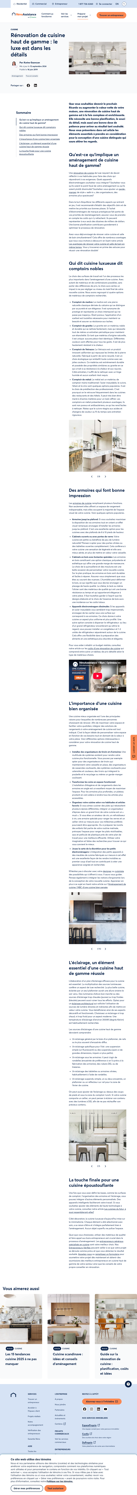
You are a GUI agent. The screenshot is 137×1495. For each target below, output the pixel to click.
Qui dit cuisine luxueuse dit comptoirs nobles (37, 129)
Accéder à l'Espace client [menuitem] (34, 1409)
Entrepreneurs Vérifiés (80, 1247)
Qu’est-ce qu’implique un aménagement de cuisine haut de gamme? (39, 121)
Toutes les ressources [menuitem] (32, 1453)
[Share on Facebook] (28, 85)
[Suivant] (105, 476)
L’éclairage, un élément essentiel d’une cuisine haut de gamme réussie (37, 145)
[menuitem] (20, 4)
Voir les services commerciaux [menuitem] (61, 1440)
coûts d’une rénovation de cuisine (104, 648)
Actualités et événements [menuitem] (60, 1417)
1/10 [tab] (97, 948)
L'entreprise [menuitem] (61, 1394)
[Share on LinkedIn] (35, 85)
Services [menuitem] (32, 1394)
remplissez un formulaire (107, 1254)
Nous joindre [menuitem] (60, 1404)
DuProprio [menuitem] (87, 1442)
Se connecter (105, 4)
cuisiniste (119, 871)
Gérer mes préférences (27, 1488)
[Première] (91, 476)
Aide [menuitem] (30, 1446)
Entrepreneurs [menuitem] (62, 1449)
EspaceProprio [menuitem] (89, 1425)
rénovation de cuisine (83, 173)
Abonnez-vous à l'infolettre (100, 1401)
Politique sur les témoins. (60, 1481)
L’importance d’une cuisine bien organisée (39, 139)
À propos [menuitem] (59, 1399)
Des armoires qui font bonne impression (38, 134)
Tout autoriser (55, 1488)
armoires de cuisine (82, 503)
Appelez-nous (85, 1254)
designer (107, 871)
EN (117, 4)
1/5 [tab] (97, 1165)
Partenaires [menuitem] (59, 1410)
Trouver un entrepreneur (111, 15)
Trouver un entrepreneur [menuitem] (33, 1401)
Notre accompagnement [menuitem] (35, 1423)
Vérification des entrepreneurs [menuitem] (34, 1432)
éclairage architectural (82, 1003)
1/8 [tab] (97, 475)
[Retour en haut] (128, 1384)
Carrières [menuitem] (58, 1424)
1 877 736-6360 (86, 4)
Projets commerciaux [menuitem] (62, 1432)
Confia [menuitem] (85, 1433)
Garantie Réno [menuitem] (34, 1439)
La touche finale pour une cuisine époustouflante (35, 152)
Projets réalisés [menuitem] (34, 1416)
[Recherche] (124, 4)
